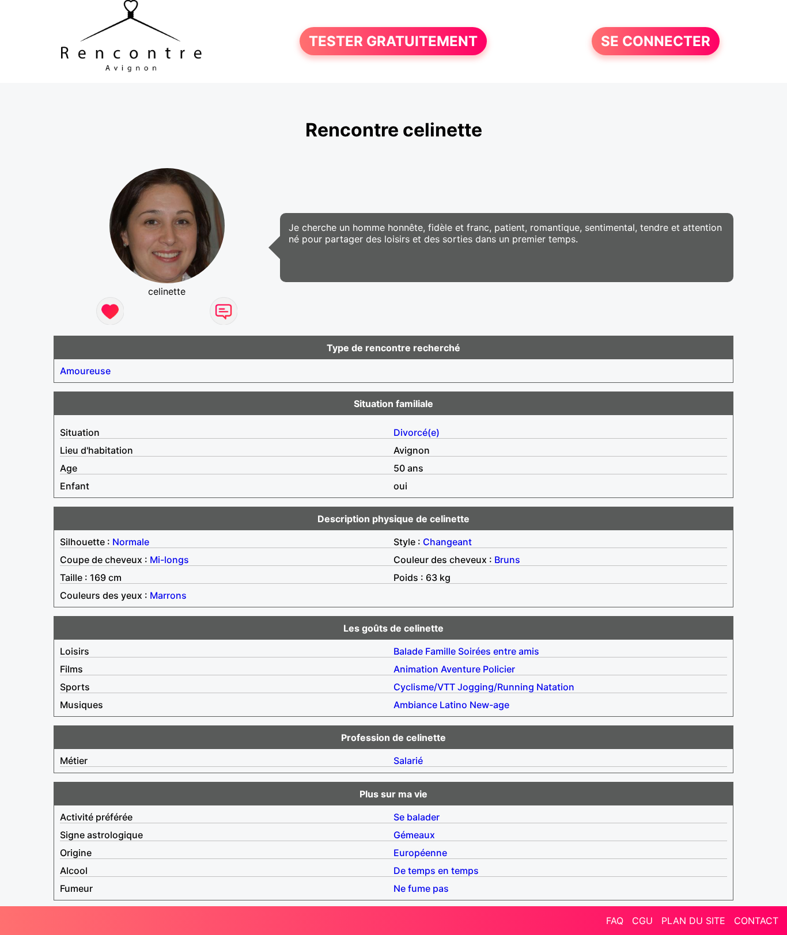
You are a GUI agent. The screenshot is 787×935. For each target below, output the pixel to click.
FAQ (614, 920)
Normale (130, 542)
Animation (416, 669)
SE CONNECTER (655, 41)
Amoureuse (85, 371)
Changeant (447, 542)
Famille (440, 651)
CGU (642, 920)
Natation (555, 687)
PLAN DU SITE (693, 920)
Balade (408, 651)
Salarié (408, 760)
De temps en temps (436, 870)
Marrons (168, 595)
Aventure (460, 669)
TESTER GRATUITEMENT (393, 41)
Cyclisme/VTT (424, 687)
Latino (453, 704)
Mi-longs (169, 559)
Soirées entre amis (498, 651)
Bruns (507, 559)
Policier (499, 669)
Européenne (420, 852)
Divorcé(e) (417, 432)
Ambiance (415, 704)
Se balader (417, 817)
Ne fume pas (421, 888)
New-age (489, 704)
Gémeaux (414, 835)
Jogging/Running (495, 687)
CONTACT (756, 920)
